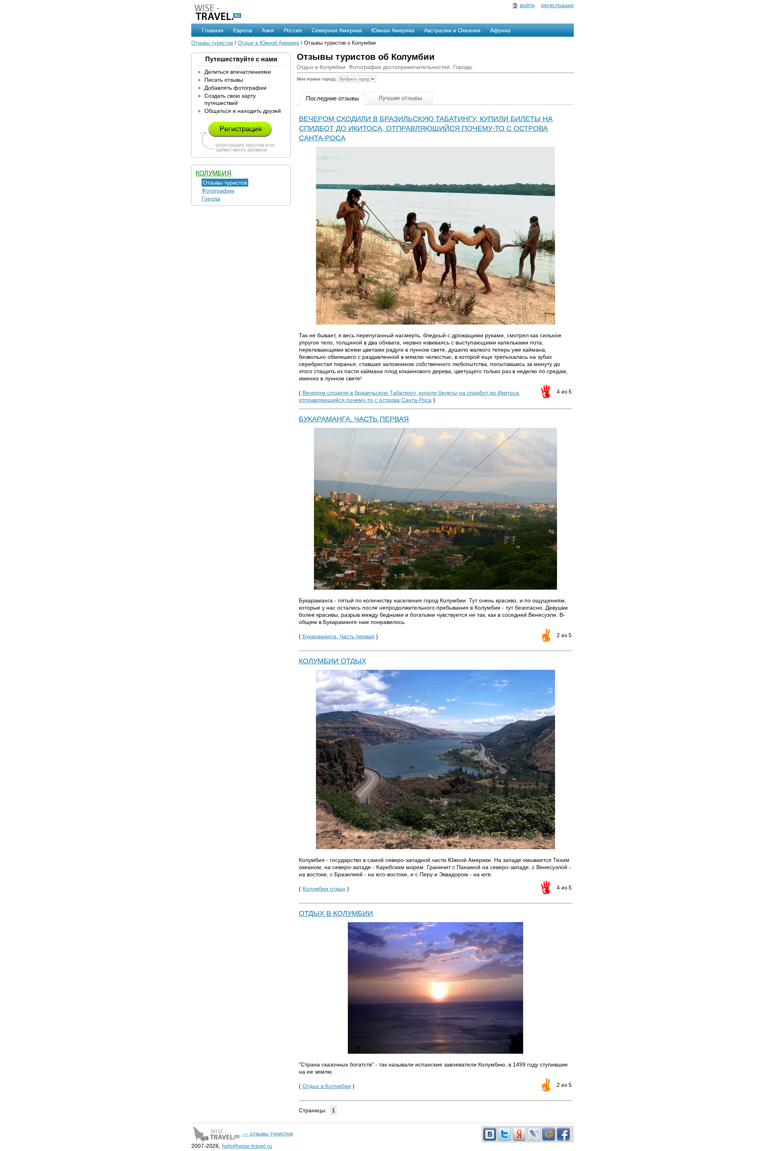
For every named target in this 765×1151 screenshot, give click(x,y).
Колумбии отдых (332, 661)
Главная (213, 30)
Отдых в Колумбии (336, 913)
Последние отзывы (332, 98)
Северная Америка (337, 30)
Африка (500, 30)
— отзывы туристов (267, 1133)
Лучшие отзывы (400, 97)
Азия (268, 30)
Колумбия (213, 173)
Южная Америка (392, 30)
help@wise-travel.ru (247, 1146)
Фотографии (218, 190)
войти (527, 5)
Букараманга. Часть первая (354, 419)
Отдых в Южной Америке (268, 43)
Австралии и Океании (452, 30)
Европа (242, 30)
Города (211, 198)
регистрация (557, 5)
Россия (293, 30)
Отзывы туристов (212, 43)
